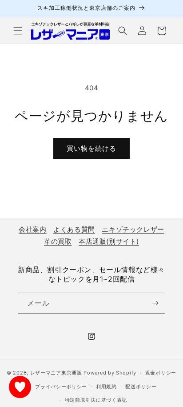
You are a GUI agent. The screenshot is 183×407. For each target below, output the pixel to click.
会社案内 (32, 229)
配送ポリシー (140, 386)
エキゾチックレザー (133, 229)
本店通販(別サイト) (109, 241)
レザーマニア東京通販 (56, 373)
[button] (18, 30)
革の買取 (58, 241)
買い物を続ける (91, 148)
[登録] (155, 303)
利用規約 (106, 386)
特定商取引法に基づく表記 (96, 400)
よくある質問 (74, 229)
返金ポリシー (160, 373)
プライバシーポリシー (61, 386)
